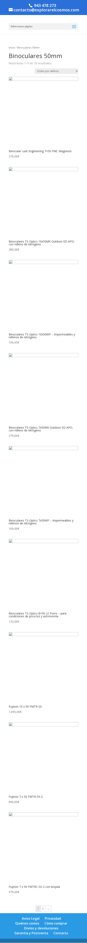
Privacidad (53, 918)
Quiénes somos (27, 923)
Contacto (60, 933)
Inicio (12, 47)
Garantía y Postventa (31, 933)
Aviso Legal (30, 918)
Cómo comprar (56, 923)
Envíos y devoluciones (41, 928)
